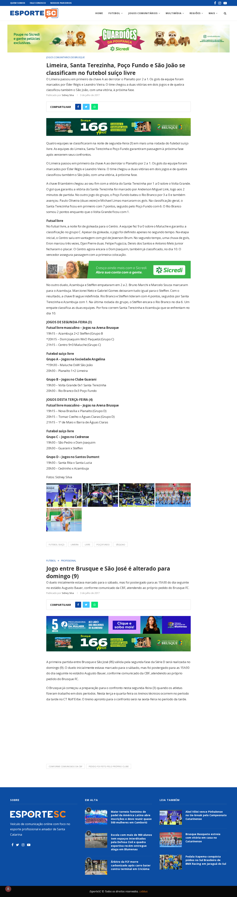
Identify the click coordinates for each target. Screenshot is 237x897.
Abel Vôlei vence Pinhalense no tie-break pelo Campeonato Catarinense (206, 815)
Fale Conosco (38, 2)
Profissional (68, 560)
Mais (212, 13)
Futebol (114, 13)
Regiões (195, 13)
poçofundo (103, 544)
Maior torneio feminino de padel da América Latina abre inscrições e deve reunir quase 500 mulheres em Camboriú (131, 817)
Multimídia (173, 13)
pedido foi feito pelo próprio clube (109, 766)
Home (99, 13)
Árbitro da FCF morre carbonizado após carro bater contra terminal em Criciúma (131, 865)
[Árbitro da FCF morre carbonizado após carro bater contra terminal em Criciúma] (96, 867)
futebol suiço (56, 544)
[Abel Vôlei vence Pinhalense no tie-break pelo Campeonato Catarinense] (171, 817)
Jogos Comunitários (143, 13)
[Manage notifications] (8, 889)
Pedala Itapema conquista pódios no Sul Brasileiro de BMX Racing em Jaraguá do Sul (206, 860)
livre (87, 544)
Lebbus (143, 891)
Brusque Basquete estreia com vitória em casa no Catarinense (203, 837)
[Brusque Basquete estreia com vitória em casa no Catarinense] (171, 839)
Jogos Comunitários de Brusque (65, 57)
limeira (75, 544)
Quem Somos (17, 2)
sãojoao (120, 544)
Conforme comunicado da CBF (65, 766)
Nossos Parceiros (61, 2)
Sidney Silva (68, 95)
